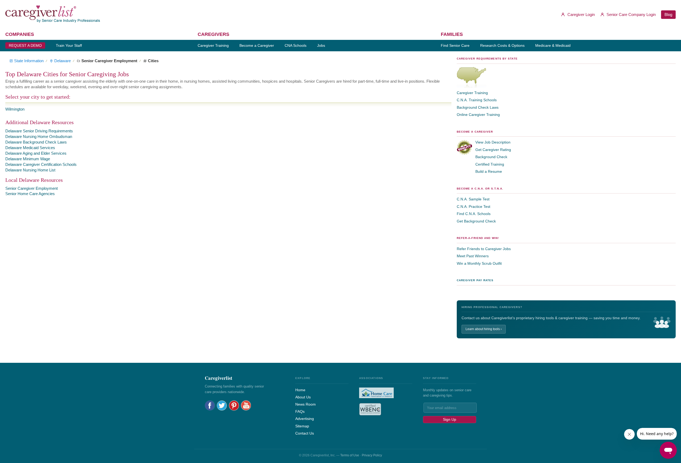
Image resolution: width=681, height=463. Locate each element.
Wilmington (14, 109)
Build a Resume (488, 171)
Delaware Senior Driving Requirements (39, 131)
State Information (29, 60)
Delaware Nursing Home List (30, 170)
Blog (668, 14)
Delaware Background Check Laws (36, 142)
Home (300, 390)
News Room (305, 404)
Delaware (62, 60)
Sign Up (449, 419)
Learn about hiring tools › (484, 329)
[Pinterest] (234, 405)
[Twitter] (222, 405)
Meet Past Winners (473, 256)
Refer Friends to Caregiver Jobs (484, 249)
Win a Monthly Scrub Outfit (479, 263)
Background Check (491, 157)
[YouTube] (246, 405)
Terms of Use (349, 455)
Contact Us (304, 433)
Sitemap (302, 426)
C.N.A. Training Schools (477, 100)
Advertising (304, 418)
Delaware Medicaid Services (30, 147)
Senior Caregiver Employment (31, 188)
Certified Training (489, 164)
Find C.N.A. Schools (474, 214)
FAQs (300, 411)
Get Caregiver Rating (493, 150)
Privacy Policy (372, 455)
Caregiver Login (580, 14)
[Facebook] (210, 405)
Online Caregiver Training (478, 114)
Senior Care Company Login (630, 14)
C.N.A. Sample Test (473, 199)
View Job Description (492, 142)
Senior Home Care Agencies (30, 193)
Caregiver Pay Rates (475, 280)
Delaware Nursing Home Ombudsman (38, 136)
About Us (303, 397)
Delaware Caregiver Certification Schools (41, 164)
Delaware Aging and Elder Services (36, 153)
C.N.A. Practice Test (473, 206)
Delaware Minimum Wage (27, 159)
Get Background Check (476, 221)
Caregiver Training (472, 93)
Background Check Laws (478, 107)
